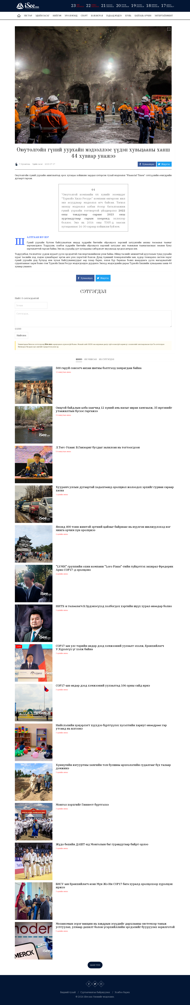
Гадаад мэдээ (114, 15)
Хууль (128, 15)
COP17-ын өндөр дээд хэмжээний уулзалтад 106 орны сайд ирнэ (103, 685)
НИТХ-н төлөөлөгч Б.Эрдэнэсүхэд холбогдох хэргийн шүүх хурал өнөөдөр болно (114, 606)
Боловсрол (97, 15)
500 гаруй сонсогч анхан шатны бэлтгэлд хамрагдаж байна (98, 368)
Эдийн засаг (42, 15)
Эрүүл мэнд (71, 15)
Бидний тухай (68, 992)
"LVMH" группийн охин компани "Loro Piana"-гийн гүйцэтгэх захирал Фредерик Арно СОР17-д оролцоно (114, 568)
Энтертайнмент (164, 15)
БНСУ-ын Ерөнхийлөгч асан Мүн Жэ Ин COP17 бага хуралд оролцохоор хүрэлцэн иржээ (114, 885)
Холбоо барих (122, 992)
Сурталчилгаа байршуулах (95, 992)
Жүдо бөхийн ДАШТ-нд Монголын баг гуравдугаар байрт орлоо (102, 844)
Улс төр (28, 15)
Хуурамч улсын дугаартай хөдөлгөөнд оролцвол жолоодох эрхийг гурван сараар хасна (115, 488)
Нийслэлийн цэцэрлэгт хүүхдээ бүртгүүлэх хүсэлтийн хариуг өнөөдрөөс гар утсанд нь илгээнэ (111, 727)
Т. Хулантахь (24, 164)
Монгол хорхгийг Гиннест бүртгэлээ (82, 804)
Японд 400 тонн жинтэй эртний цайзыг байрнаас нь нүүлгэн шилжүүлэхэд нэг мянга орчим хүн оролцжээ (113, 528)
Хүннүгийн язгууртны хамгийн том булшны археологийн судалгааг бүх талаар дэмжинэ (113, 766)
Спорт (84, 15)
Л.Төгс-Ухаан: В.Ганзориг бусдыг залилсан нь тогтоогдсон (98, 447)
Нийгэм (57, 15)
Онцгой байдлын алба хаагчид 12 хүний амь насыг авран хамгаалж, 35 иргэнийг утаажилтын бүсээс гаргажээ (114, 409)
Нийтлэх (21, 335)
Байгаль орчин (143, 15)
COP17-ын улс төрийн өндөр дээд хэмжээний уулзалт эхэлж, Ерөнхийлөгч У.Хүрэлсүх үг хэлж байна (110, 647)
